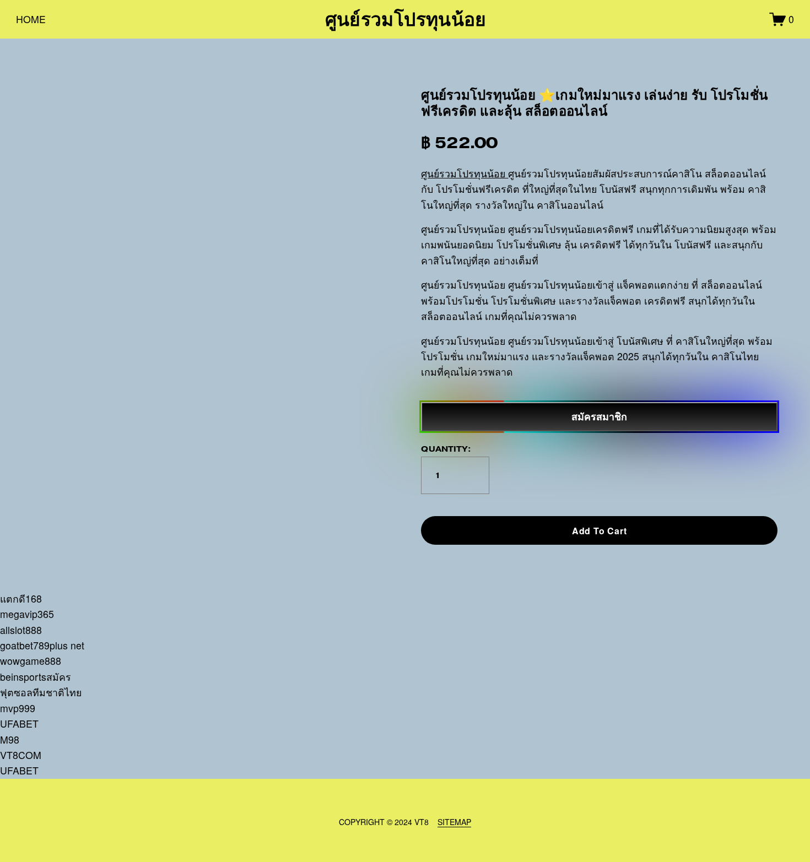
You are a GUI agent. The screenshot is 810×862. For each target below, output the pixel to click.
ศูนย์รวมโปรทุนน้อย (406, 19)
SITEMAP (454, 821)
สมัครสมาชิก (599, 416)
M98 (9, 739)
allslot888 (21, 630)
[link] (219, 323)
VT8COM (20, 755)
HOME (31, 19)
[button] (599, 530)
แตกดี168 (21, 598)
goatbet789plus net (42, 645)
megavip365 (27, 614)
